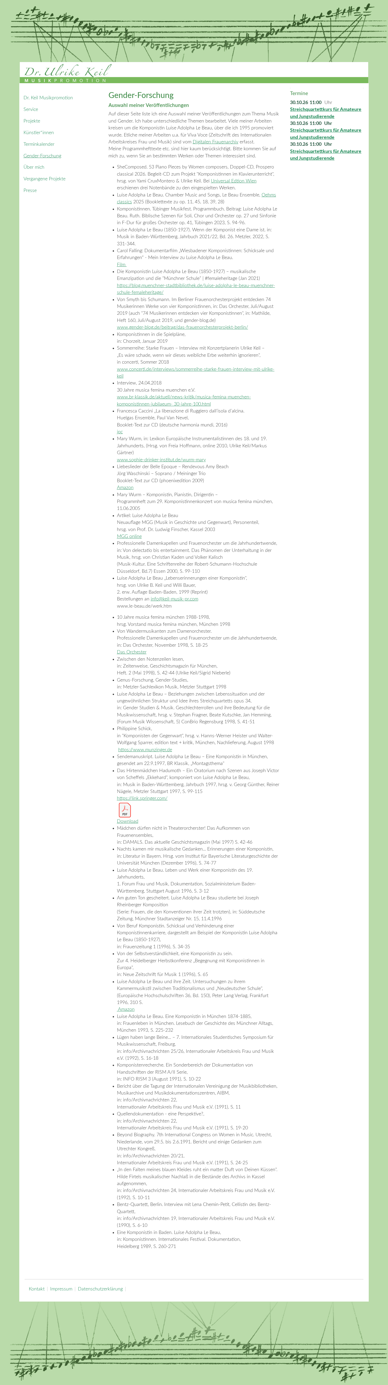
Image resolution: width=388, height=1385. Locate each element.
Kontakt (37, 1289)
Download (127, 821)
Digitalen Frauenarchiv (215, 142)
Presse (30, 190)
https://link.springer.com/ (142, 798)
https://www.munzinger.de (145, 750)
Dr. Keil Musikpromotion (48, 98)
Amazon (125, 487)
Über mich (33, 167)
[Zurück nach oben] (377, 1374)
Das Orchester (131, 652)
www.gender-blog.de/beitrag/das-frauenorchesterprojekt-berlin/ (182, 327)
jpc (120, 432)
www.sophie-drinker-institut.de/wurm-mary (161, 460)
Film (122, 264)
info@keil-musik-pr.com (174, 599)
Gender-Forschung (42, 156)
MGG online (129, 536)
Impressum (61, 1289)
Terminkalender (38, 144)
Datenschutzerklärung (100, 1289)
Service (30, 109)
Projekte (31, 121)
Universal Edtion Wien (234, 181)
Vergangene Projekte (44, 179)
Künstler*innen (38, 132)
